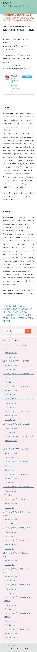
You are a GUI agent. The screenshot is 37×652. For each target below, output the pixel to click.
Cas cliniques (9, 457)
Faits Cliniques (10, 357)
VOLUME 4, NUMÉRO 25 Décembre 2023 (18, 487)
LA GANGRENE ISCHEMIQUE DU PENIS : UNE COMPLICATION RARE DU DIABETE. (18, 318)
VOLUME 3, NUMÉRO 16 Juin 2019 (16, 386)
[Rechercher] (28, 331)
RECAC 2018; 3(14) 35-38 (15, 79)
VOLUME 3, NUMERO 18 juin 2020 (16, 411)
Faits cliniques (10, 495)
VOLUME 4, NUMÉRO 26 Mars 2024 (16, 499)
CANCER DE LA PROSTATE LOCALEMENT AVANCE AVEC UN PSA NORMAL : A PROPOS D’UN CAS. (17, 309)
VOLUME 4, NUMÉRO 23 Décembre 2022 (18, 462)
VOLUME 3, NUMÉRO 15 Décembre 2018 (18, 374)
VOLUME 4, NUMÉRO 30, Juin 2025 (16, 540)
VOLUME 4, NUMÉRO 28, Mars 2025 (16, 528)
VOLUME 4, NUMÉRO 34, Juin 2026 (16, 629)
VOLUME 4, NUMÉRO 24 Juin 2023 (16, 474)
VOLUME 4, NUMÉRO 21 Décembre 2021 (18, 436)
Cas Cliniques (9, 445)
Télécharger (27, 76)
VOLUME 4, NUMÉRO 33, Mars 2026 (16, 585)
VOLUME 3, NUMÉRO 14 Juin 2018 (16, 361)
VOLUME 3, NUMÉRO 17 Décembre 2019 (18, 399)
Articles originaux (11, 353)
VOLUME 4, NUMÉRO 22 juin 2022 (16, 449)
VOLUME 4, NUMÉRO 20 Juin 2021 (16, 424)
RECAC (7, 3)
